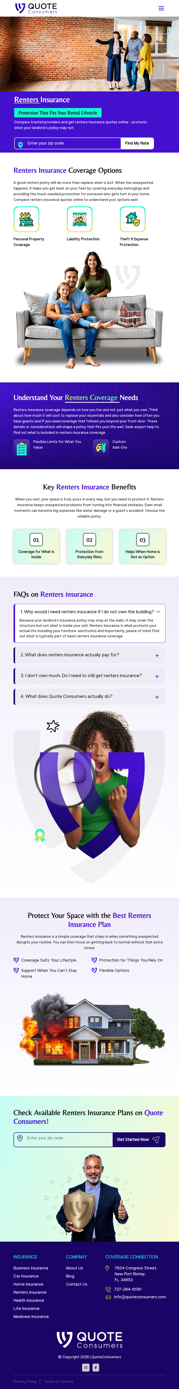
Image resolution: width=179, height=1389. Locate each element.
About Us (74, 1268)
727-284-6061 (127, 1290)
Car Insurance (26, 1276)
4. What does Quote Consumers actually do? (67, 697)
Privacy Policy (25, 1382)
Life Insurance (27, 1309)
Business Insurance (31, 1268)
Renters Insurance (30, 1293)
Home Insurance (28, 1285)
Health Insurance (29, 1301)
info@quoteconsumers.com (139, 1297)
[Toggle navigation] (161, 8)
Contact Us (76, 1285)
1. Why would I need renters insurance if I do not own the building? (87, 612)
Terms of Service (58, 1382)
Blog (70, 1276)
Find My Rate (137, 143)
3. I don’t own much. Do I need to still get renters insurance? (81, 676)
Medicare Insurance (31, 1317)
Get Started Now (133, 1140)
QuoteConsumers (106, 1357)
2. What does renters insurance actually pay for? (70, 655)
